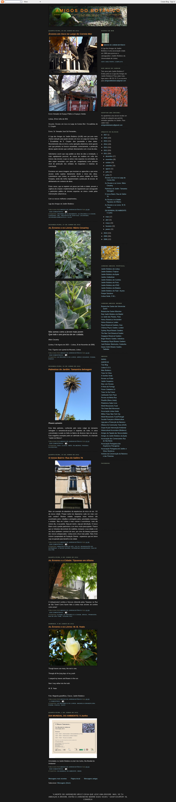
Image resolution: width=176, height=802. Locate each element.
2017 (106, 135)
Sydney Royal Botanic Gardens (112, 330)
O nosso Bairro (64, 548)
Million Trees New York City (110, 414)
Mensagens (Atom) (64, 783)
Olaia (70, 217)
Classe (64, 445)
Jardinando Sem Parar (109, 395)
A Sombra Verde (106, 376)
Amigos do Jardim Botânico (114, 45)
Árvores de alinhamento (67, 214)
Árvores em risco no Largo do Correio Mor (70, 34)
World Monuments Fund (109, 406)
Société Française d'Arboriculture (112, 419)
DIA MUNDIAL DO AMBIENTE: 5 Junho (68, 716)
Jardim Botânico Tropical (109, 271)
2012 (106, 150)
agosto (108, 169)
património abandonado (80, 548)
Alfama (60, 614)
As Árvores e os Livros (66, 357)
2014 (106, 144)
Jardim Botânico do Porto (110, 282)
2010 (106, 233)
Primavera (92, 614)
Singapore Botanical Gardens (111, 336)
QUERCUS (105, 362)
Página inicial (75, 779)
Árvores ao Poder (107, 378)
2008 (106, 239)
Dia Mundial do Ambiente (66, 771)
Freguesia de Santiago (70, 215)
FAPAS (103, 359)
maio (107, 217)
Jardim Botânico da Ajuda (110, 274)
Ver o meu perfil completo (112, 61)
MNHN (79, 771)
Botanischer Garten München (111, 311)
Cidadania (52, 215)
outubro (108, 162)
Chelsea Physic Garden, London (112, 328)
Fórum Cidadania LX (108, 389)
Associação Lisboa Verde (110, 411)
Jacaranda (84, 215)
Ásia (59, 445)
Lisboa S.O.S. (106, 367)
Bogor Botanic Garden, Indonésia (112, 339)
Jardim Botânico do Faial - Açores (113, 291)
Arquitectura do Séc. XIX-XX (68, 546)
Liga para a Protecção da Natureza (113, 422)
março (108, 223)
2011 (106, 153)
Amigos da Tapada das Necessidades (114, 433)
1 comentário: (55, 701)
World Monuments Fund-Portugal (112, 417)
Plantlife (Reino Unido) (109, 400)
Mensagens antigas (91, 779)
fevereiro (109, 226)
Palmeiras (77, 445)
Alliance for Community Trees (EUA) (113, 425)
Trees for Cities (106, 373)
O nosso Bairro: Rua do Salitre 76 (65, 458)
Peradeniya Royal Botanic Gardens (113, 341)
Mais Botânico (106, 370)
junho (108, 175)
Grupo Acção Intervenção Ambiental (113, 428)
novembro (109, 159)
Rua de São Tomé (55, 616)
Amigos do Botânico (88, 10)
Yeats (63, 705)
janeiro (108, 229)
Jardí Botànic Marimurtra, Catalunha (113, 344)
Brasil (84, 614)
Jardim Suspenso (107, 381)
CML (58, 215)
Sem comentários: (56, 211)
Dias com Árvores (107, 384)
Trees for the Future (108, 392)
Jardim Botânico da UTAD (110, 285)
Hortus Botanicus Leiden (109, 322)
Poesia (51, 359)
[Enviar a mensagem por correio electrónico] (66, 211)
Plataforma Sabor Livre (109, 403)
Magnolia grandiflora (86, 703)
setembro (109, 166)
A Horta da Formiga (108, 387)
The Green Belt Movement (110, 408)
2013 (106, 147)
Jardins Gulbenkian (107, 277)
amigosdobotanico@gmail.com (115, 81)
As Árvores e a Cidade (87, 214)
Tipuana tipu (67, 616)
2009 (106, 236)
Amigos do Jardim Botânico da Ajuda (114, 436)
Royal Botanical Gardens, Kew (111, 325)
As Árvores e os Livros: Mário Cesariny (68, 228)
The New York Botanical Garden (112, 333)
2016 (106, 138)
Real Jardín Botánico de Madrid (112, 314)
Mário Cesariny (83, 357)
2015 (106, 141)
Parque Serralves (107, 293)
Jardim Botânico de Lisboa (110, 269)
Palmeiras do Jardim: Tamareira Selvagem (70, 369)
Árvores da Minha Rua (109, 397)
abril (107, 220)
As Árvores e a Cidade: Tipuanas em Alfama (71, 560)
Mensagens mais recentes (57, 779)
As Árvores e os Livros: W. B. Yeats (66, 627)
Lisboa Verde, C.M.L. (108, 296)
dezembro (109, 156)
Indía (70, 445)
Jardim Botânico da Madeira (111, 288)
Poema (92, 357)
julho (107, 172)
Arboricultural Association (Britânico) (113, 430)
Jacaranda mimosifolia (57, 217)
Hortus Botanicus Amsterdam (111, 319)
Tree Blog (104, 365)
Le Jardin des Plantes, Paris (111, 317)
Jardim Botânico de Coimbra (111, 280)
